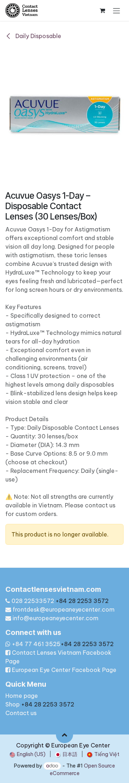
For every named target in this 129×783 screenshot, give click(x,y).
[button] (64, 734)
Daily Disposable (37, 36)
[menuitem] (28, 754)
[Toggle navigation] (116, 10)
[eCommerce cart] (102, 10)
